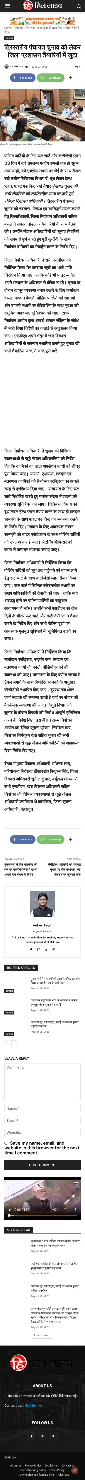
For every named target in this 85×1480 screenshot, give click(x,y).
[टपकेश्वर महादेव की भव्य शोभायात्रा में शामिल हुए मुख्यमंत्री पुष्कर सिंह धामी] (15, 1006)
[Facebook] (31, 949)
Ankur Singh (21, 66)
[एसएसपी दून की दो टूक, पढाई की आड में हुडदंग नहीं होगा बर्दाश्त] (15, 1028)
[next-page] (14, 1043)
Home (8, 28)
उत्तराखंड (19, 28)
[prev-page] (7, 1043)
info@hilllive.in (34, 1405)
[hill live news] (42, 5)
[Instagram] (38, 949)
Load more (41, 1335)
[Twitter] (46, 949)
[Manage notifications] (74, 1470)
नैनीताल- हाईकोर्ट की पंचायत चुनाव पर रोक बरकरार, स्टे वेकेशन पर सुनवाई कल (64, 870)
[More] (70, 77)
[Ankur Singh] (7, 66)
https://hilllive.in (42, 931)
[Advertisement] (42, 402)
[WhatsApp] (54, 949)
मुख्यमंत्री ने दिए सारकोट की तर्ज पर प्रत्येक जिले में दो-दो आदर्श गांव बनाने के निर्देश (20, 870)
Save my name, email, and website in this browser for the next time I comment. (42, 1147)
